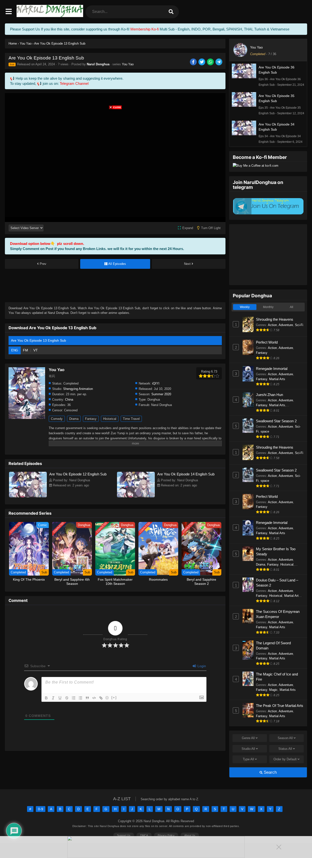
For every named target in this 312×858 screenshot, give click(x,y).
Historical (109, 419)
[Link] (101, 698)
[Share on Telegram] (219, 62)
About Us (189, 835)
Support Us (123, 835)
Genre (248, 738)
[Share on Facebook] (193, 62)
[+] (114, 697)
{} (107, 697)
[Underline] (60, 698)
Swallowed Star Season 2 (276, 421)
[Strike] (66, 698)
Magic (273, 690)
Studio (248, 749)
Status (285, 749)
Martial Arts (277, 379)
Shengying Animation (78, 389)
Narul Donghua (98, 64)
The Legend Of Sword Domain (273, 645)
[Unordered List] (80, 698)
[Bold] (46, 698)
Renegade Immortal (271, 368)
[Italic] (53, 698)
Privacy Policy (166, 835)
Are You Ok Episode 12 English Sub (78, 474)
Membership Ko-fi (144, 29)
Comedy (57, 419)
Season (285, 738)
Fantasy (91, 419)
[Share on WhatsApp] (210, 62)
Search (270, 772)
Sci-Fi (299, 325)
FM (26, 350)
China (69, 399)
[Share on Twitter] (202, 62)
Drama (73, 419)
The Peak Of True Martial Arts (279, 706)
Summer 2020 (161, 394)
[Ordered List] (73, 698)
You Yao (128, 64)
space (265, 431)
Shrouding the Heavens (274, 319)
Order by (285, 759)
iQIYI (155, 383)
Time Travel (131, 419)
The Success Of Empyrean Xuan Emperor (278, 614)
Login (201, 666)
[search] (171, 11)
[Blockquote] (87, 698)
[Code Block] (94, 698)
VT (35, 350)
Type (248, 759)
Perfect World (267, 342)
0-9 (40, 809)
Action (272, 325)
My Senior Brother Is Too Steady (275, 551)
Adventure (286, 325)
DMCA (144, 835)
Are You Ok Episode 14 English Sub (185, 474)
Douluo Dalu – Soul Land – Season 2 (277, 582)
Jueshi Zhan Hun (269, 395)
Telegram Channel (74, 83)
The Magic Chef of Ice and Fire (277, 676)
